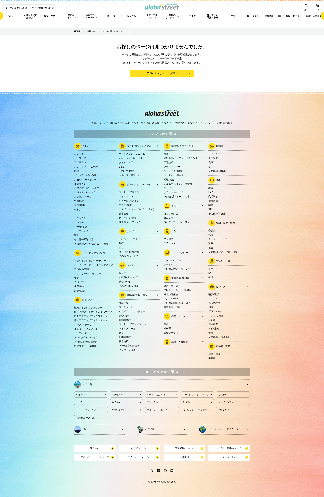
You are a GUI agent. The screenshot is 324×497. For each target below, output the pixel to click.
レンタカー (125, 273)
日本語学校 (125, 337)
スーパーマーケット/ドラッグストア (93, 265)
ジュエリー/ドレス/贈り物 (178, 183)
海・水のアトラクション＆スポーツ (93, 311)
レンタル (131, 265)
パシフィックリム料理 (86, 166)
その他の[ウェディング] (176, 196)
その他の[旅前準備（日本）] (178, 302)
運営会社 (95, 448)
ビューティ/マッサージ (139, 184)
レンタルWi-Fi (171, 298)
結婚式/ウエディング (182, 146)
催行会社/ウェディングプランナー (182, 158)
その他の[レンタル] (129, 286)
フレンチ (79, 222)
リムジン (168, 188)
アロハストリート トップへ (162, 73)
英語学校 (123, 302)
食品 (76, 277)
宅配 (76, 235)
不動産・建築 (223, 346)
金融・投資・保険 (225, 222)
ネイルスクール (127, 328)
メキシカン (80, 218)
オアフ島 (87, 384)
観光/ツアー (88, 299)
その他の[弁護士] (217, 213)
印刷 (210, 307)
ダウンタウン (118, 410)
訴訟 (210, 187)
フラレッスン (171, 243)
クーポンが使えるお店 (17, 8)
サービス (131, 231)
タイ (76, 213)
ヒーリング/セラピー (130, 217)
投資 (210, 247)
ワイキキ (80, 394)
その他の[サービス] (129, 256)
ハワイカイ (223, 410)
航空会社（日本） (173, 307)
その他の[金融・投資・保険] (223, 252)
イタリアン (80, 183)
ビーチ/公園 (80, 333)
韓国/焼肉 (79, 205)
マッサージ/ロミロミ (130, 192)
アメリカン (80, 162)
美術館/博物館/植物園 (86, 341)
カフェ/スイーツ (83, 196)
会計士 (211, 230)
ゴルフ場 (168, 217)
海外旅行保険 (171, 294)
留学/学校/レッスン (137, 295)
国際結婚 (168, 162)
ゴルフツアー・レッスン (177, 222)
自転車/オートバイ (129, 277)
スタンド (213, 158)
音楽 (121, 332)
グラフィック (215, 311)
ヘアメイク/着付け (174, 171)
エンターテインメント (86, 329)
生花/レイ (79, 286)
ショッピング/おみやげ (94, 253)
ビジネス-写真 (215, 315)
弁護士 (219, 180)
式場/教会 (169, 179)
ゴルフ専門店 (171, 213)
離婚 (210, 205)
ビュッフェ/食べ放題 (85, 175)
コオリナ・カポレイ (157, 410)
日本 (85, 429)
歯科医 (167, 328)
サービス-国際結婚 (129, 252)
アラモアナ (117, 394)
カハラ (79, 402)
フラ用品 (168, 239)
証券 (210, 243)
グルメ (85, 146)
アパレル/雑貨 (81, 269)
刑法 (210, 209)
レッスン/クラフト (84, 324)
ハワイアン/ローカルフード (89, 188)
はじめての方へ (139, 448)
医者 (166, 324)
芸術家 (211, 320)
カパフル (186, 402)
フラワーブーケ (172, 166)
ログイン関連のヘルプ (229, 448)
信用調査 (213, 324)
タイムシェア (126, 162)
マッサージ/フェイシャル (132, 324)
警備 (210, 332)
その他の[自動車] (217, 171)
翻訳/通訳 (213, 294)
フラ (173, 231)
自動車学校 (125, 320)
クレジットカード (217, 239)
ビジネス (220, 286)
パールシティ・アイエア (194, 410)
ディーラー (214, 153)
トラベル (213, 268)
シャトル (168, 264)
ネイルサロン (126, 196)
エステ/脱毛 (125, 205)
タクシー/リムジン (174, 260)
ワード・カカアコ (156, 394)
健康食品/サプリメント (131, 222)
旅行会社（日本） (173, 285)
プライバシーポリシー (139, 457)
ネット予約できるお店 (43, 8)
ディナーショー (82, 230)
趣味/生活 (79, 290)
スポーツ (79, 282)
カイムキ (116, 402)
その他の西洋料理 (83, 239)
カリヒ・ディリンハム (87, 410)
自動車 (219, 146)
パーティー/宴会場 (174, 175)
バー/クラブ (80, 226)
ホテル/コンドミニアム (139, 146)
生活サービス (223, 261)
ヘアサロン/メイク (129, 200)
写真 (166, 153)
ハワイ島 (150, 429)
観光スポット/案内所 (85, 346)
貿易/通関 (213, 328)
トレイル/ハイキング (85, 337)
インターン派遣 (127, 350)
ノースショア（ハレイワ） (195, 394)
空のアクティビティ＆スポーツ (90, 320)
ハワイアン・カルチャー (132, 311)
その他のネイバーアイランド (223, 429)
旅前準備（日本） (180, 278)
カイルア (222, 394)
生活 (210, 277)
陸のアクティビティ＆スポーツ (90, 316)
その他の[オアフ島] (85, 417)
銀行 (121, 243)
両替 (121, 247)
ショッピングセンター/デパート (91, 260)
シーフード (80, 158)
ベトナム (79, 209)
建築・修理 (214, 354)
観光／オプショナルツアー (88, 307)
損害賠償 (213, 200)
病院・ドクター (179, 316)
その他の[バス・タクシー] (177, 268)
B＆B (121, 166)
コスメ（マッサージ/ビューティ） (137, 209)
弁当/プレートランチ (85, 179)
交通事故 (213, 196)
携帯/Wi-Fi (124, 281)
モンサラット (153, 402)
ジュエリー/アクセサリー (87, 273)
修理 (210, 166)
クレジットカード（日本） (178, 290)
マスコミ (213, 298)
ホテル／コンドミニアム (132, 153)
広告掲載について (184, 448)
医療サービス (171, 332)
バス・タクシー (179, 252)
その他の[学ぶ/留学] (129, 345)
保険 (210, 234)
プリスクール (126, 307)
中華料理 (79, 201)
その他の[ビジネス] (218, 337)
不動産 (211, 358)
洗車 (210, 162)
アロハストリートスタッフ (95, 457)
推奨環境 (184, 457)
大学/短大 (124, 315)
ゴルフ (174, 205)
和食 (76, 171)
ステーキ (79, 153)
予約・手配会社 (127, 171)
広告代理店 (214, 302)
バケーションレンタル (131, 158)
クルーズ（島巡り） (129, 175)
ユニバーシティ (226, 402)
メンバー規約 (229, 457)
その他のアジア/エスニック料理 (91, 243)
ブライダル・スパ (173, 192)
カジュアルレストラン (86, 192)
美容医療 (123, 213)
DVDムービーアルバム (130, 239)
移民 (210, 192)
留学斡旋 (123, 341)
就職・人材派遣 (179, 341)
